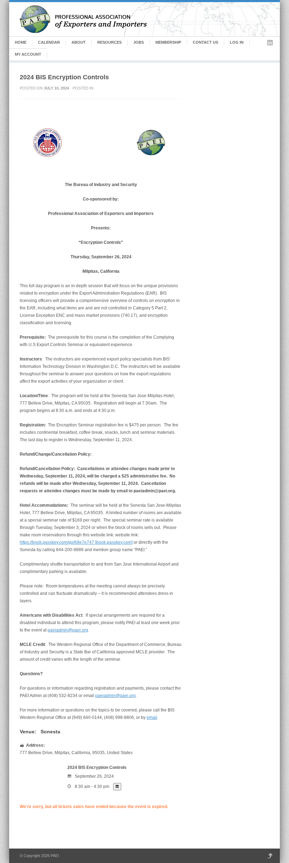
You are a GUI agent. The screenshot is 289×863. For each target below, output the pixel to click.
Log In (237, 42)
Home (20, 42)
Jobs (138, 42)
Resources (109, 42)
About (79, 42)
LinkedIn (270, 42)
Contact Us (205, 42)
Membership (168, 42)
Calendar (49, 42)
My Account (28, 54)
